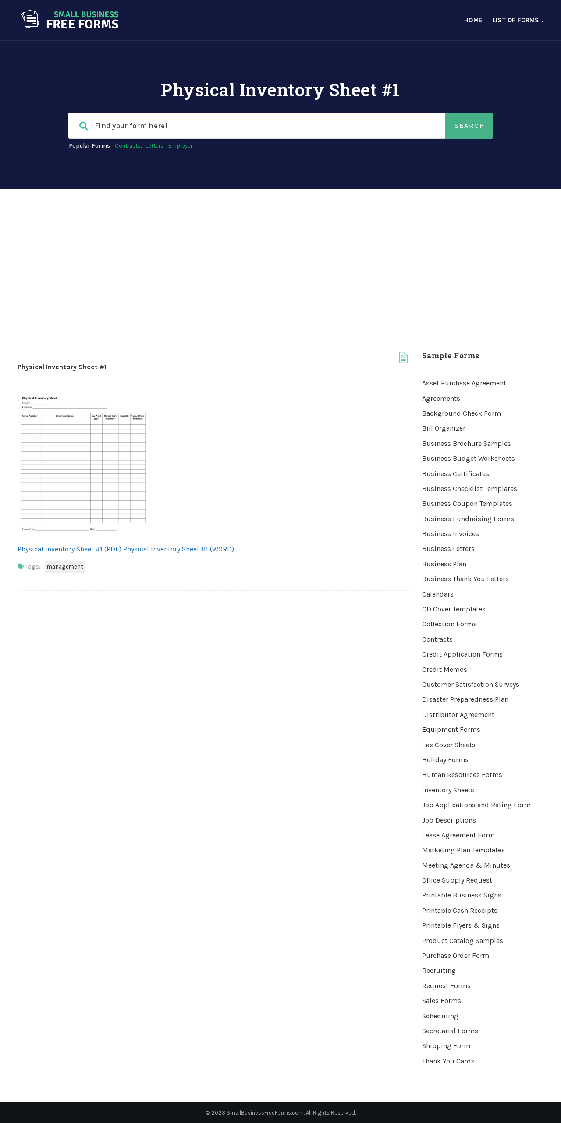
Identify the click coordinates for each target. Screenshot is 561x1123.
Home (473, 20)
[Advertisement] (280, 255)
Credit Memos (444, 669)
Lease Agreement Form (458, 835)
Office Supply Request (457, 880)
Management (65, 566)
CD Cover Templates (454, 609)
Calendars (438, 594)
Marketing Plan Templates (463, 850)
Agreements (441, 398)
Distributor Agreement (458, 714)
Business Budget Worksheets (468, 458)
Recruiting (439, 970)
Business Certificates (455, 474)
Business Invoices (450, 534)
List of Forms (517, 20)
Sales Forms (441, 1000)
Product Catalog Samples (462, 940)
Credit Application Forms (462, 654)
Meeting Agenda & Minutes (466, 865)
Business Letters (448, 548)
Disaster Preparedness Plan (465, 699)
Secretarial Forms (450, 1031)
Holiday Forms (445, 760)
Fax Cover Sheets (449, 745)
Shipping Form (446, 1046)
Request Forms (446, 986)
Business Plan (444, 564)
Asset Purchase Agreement (464, 383)
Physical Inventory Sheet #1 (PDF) (69, 549)
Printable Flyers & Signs (461, 925)
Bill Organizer (443, 428)
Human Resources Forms (462, 774)
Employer (180, 145)
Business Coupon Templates (467, 503)
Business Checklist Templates (469, 488)
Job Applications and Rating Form (476, 805)
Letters (154, 145)
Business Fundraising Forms (468, 519)
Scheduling (440, 1016)
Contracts (128, 145)
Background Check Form (461, 413)
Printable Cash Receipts (459, 910)
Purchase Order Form (455, 955)
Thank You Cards (448, 1061)
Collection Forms (449, 624)
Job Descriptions (449, 820)
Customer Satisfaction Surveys (470, 684)
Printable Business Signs (461, 895)
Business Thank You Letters (465, 579)
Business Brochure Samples (466, 443)
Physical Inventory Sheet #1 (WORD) (178, 549)
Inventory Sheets (448, 790)
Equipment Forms (451, 729)
